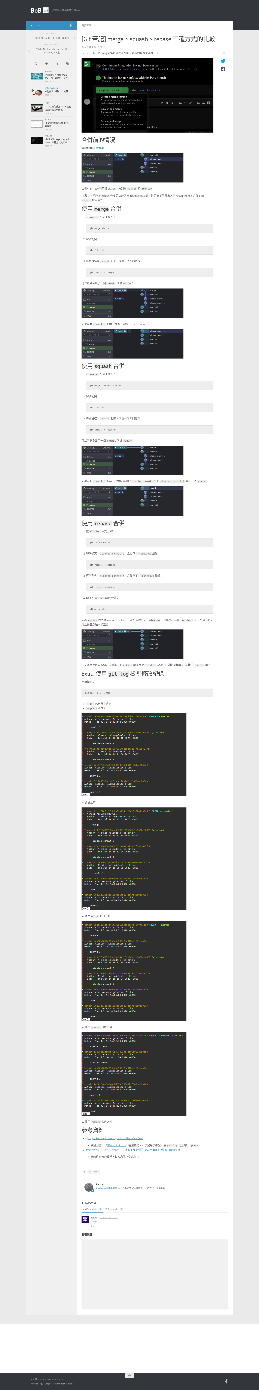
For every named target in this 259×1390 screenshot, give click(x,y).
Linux (47, 88)
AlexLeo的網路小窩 (105, 1188)
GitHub (96, 1171)
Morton (94, 1217)
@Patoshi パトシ (116, 1145)
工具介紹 (54, 88)
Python (48, 119)
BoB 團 (40, 10)
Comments (93, 1209)
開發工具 (86, 25)
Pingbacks (115, 1209)
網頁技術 (48, 72)
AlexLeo (89, 47)
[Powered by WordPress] (42, 1384)
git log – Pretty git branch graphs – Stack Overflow (114, 1138)
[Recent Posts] (36, 64)
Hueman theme (66, 1384)
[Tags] (67, 64)
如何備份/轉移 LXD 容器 (56, 91)
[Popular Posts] (46, 64)
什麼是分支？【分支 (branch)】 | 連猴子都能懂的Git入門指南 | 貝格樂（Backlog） (134, 1150)
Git (90, 1171)
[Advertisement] (129, 1346)
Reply (93, 1226)
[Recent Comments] (57, 64)
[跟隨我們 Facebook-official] (71, 25)
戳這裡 (100, 148)
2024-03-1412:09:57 (109, 1218)
